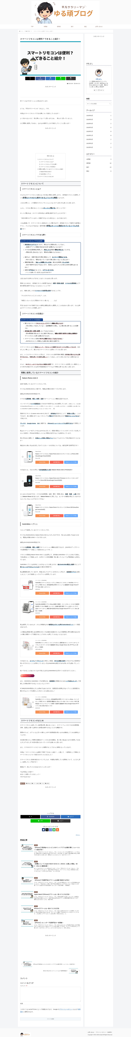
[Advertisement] (50, 91)
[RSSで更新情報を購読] (57, 829)
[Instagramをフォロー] (50, 829)
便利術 (23, 783)
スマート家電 (36, 783)
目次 (48, 156)
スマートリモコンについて (46, 159)
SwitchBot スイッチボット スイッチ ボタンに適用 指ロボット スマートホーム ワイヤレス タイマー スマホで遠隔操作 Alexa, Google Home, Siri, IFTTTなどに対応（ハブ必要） (57, 645)
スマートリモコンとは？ (47, 161)
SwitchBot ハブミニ (45, 174)
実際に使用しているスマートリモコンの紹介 (51, 169)
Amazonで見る (42, 462)
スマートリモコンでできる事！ (48, 164)
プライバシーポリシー (66, 1009)
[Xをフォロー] (47, 829)
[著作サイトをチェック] (43, 829)
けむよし (99, 79)
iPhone (29, 783)
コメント (23, 985)
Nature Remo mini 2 (45, 171)
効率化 (47, 783)
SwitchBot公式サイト (27, 676)
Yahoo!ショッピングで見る (71, 462)
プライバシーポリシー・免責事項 (104, 1032)
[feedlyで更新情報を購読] (53, 829)
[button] (71, 78)
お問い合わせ (91, 1032)
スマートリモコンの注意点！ (48, 166)
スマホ (42, 783)
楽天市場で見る (56, 462)
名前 (21, 1003)
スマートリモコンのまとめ (46, 176)
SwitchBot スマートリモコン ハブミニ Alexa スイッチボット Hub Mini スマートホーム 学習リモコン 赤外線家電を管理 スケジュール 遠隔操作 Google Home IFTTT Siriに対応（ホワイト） (57, 585)
